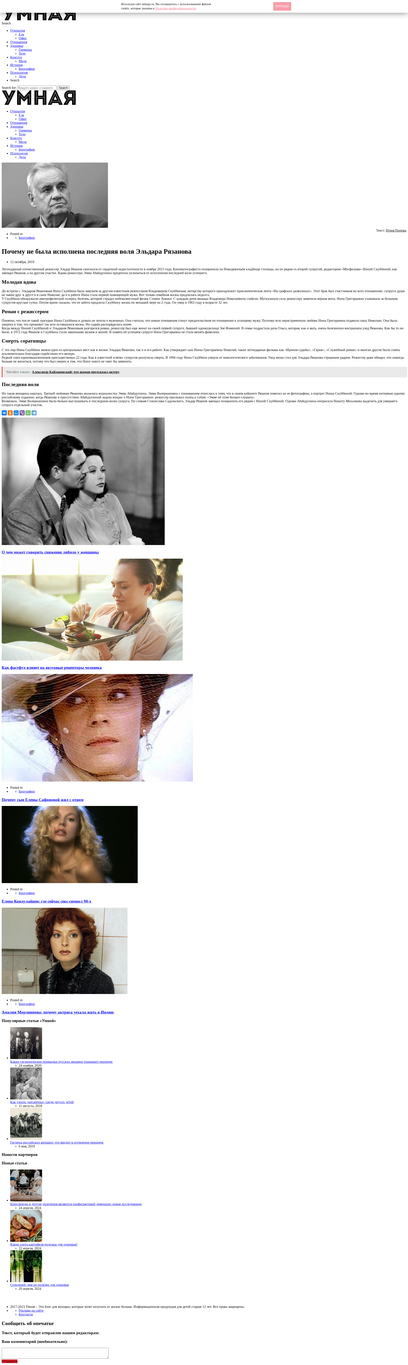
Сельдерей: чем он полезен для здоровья (39, 1285)
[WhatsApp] (28, 412)
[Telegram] (34, 412)
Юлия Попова (396, 230)
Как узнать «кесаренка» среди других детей (42, 1102)
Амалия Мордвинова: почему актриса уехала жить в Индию (58, 1012)
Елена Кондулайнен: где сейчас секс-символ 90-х (46, 901)
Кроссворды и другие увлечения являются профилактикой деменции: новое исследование (76, 1204)
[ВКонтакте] (4, 412)
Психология (19, 72)
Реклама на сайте (31, 1310)
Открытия (17, 30)
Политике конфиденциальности (175, 8)
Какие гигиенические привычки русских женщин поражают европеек (61, 1061)
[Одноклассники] (10, 412)
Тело (22, 53)
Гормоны (25, 49)
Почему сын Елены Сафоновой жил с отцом (43, 799)
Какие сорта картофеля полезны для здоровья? (44, 1244)
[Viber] (22, 412)
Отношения (18, 42)
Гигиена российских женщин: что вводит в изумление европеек (56, 1142)
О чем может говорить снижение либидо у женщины (50, 552)
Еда (21, 34)
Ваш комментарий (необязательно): (35, 1341)
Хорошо (282, 6)
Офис (23, 38)
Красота (16, 57)
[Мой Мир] (16, 412)
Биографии (27, 69)
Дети (22, 76)
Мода (23, 61)
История (16, 65)
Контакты (26, 1314)
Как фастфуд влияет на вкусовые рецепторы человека (52, 667)
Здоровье (16, 46)
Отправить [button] (9, 1361)
